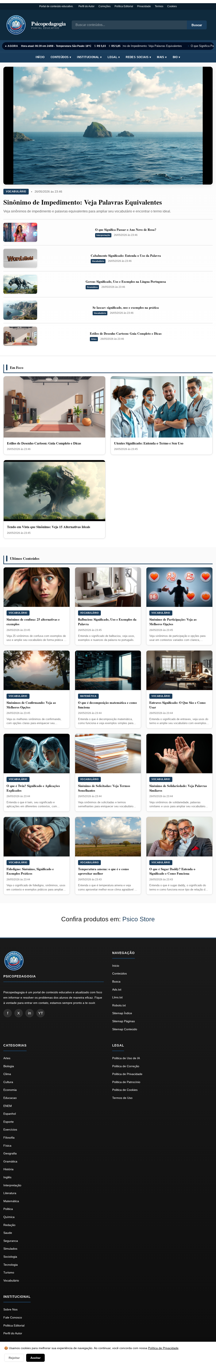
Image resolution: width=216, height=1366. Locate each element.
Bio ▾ (176, 57)
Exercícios (10, 1129)
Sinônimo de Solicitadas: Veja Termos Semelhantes (104, 788)
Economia (10, 1089)
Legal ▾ (114, 57)
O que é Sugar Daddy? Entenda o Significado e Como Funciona (172, 871)
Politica (8, 1209)
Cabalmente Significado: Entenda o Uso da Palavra (126, 255)
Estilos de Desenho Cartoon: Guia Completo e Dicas (126, 333)
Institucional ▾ (89, 57)
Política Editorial (124, 6)
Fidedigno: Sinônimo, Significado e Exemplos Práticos (30, 871)
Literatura (9, 1193)
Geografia (10, 1153)
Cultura (8, 1082)
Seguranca (10, 1240)
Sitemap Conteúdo (124, 1029)
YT (40, 1013)
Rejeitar (14, 1357)
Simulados (10, 1248)
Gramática (92, 287)
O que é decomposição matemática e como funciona (107, 705)
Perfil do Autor (86, 6)
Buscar (197, 25)
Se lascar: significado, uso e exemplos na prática (126, 307)
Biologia (8, 1066)
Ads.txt (116, 989)
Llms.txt (117, 997)
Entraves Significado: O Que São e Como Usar (177, 705)
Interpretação (103, 235)
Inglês (7, 1177)
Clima (7, 1074)
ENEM (7, 1106)
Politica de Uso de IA (126, 1058)
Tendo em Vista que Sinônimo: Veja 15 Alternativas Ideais (48, 526)
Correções (105, 6)
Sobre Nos (10, 1309)
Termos (159, 6)
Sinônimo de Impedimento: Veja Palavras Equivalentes (145, 46)
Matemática (88, 696)
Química (9, 1217)
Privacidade (144, 6)
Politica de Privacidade (127, 1074)
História (8, 1169)
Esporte (8, 1121)
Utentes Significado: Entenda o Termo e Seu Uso (148, 443)
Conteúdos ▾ (61, 57)
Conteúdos (119, 973)
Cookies (172, 6)
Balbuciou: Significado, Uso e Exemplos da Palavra (107, 621)
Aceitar (35, 1357)
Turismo (8, 1272)
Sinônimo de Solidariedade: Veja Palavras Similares (178, 788)
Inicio (115, 965)
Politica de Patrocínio (126, 1082)
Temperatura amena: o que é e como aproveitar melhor (103, 871)
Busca (116, 981)
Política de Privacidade (163, 1348)
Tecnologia (10, 1264)
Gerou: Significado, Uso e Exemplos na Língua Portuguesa (126, 281)
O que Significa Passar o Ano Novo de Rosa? (125, 229)
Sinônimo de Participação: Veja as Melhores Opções (173, 621)
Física (7, 1145)
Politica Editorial (13, 1325)
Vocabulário (16, 191)
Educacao (10, 1098)
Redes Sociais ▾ (138, 57)
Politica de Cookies (125, 1089)
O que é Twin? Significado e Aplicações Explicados (33, 788)
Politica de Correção (125, 1066)
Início (40, 57)
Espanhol (9, 1113)
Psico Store (138, 919)
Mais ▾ (162, 57)
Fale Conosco (12, 1317)
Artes (94, 339)
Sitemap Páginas (123, 1021)
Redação (9, 1225)
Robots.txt (119, 1005)
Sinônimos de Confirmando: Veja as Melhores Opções (31, 705)
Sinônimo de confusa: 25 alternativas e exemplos (33, 621)
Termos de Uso (122, 1098)
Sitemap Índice (122, 1013)
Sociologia (10, 1256)
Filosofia (9, 1137)
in (29, 1013)
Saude (7, 1232)
